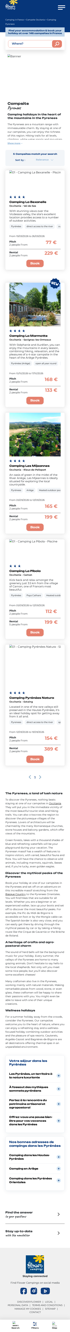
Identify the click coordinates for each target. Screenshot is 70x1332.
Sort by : (20, 160)
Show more (14, 143)
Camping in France (14, 19)
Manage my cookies (28, 1308)
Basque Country (15, 894)
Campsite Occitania (35, 19)
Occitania (55, 803)
